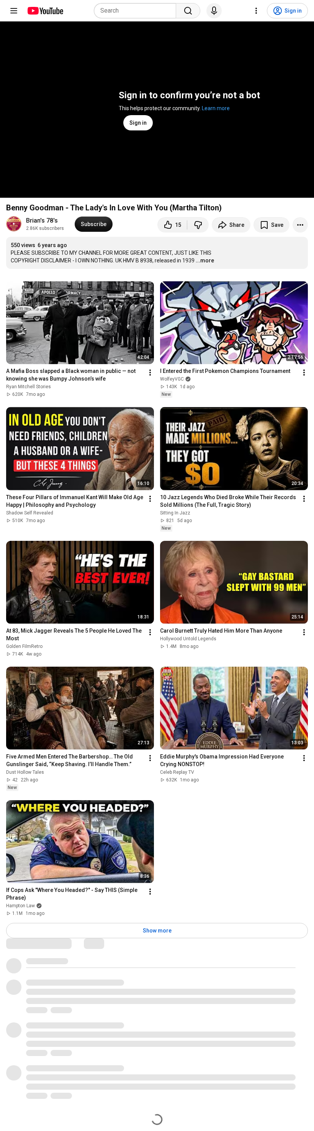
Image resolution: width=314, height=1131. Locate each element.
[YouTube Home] (45, 10)
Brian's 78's (42, 220)
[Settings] (256, 10)
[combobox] (137, 10)
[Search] (188, 10)
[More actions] (300, 225)
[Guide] (13, 10)
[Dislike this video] (198, 225)
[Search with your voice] (214, 10)
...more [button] (205, 260)
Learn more (216, 108)
